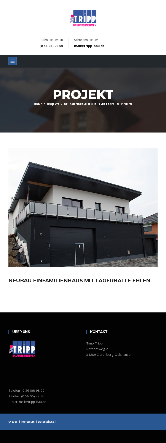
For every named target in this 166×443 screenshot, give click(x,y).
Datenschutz (46, 422)
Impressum (28, 422)
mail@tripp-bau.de (89, 46)
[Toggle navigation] (12, 61)
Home (38, 104)
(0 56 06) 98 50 (51, 46)
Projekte (52, 104)
